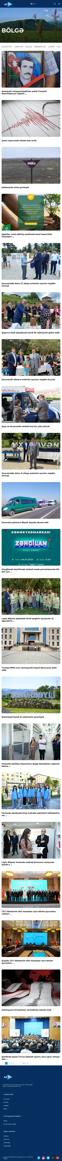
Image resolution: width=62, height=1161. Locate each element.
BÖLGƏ (29, 47)
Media (5, 1121)
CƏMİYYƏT (18, 47)
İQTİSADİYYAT (6, 47)
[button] (33, 3)
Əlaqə (5, 1109)
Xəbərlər (6, 1136)
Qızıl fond (6, 1139)
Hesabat (6, 1105)
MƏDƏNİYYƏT (40, 47)
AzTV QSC (6, 1099)
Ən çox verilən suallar (10, 1124)
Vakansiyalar (7, 1146)
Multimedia (7, 1142)
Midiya (5, 1158)
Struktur (6, 1102)
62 (23, 1063)
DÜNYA (51, 47)
